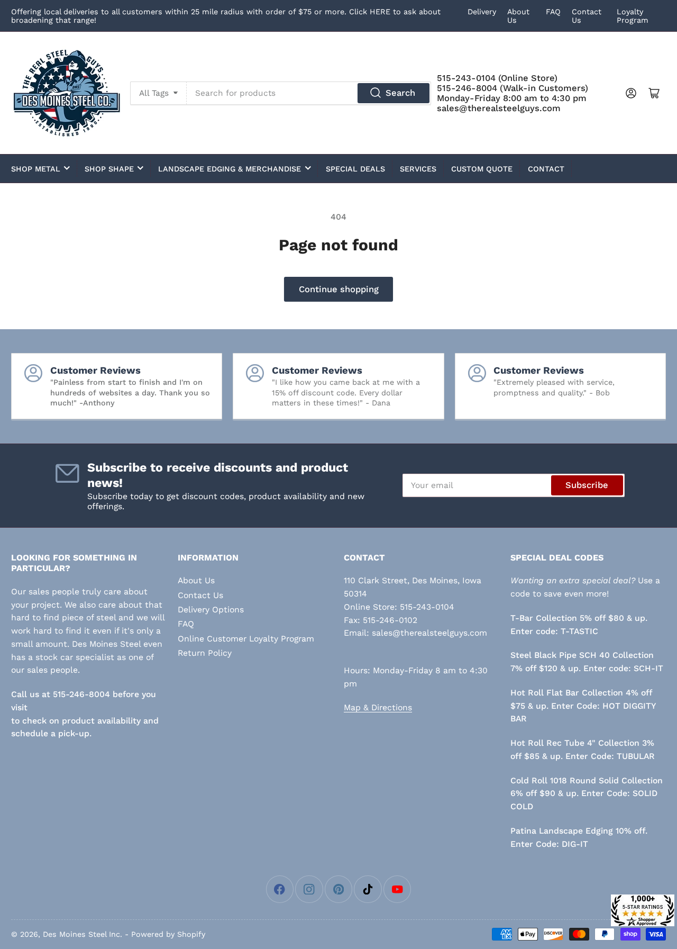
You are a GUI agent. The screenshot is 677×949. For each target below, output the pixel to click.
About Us (196, 580)
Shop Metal (35, 169)
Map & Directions (378, 707)
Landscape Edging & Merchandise (229, 169)
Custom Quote (482, 169)
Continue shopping (339, 289)
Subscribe (586, 485)
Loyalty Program (632, 15)
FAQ (553, 11)
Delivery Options (211, 609)
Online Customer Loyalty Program (246, 639)
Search (400, 93)
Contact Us (200, 595)
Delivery (482, 11)
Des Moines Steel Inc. (82, 934)
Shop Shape (109, 169)
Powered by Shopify (168, 934)
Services (418, 169)
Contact (546, 169)
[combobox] (309, 93)
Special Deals (355, 169)
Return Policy (205, 653)
